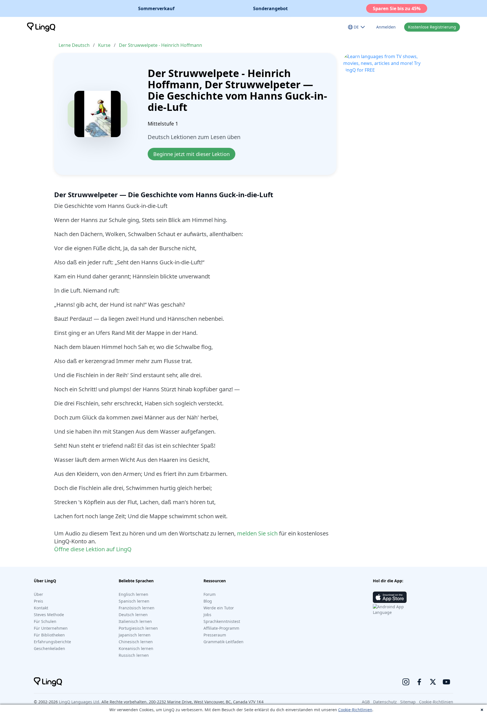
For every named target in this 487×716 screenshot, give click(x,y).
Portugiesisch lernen (138, 628)
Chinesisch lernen (136, 641)
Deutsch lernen (133, 614)
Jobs (207, 614)
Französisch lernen (136, 607)
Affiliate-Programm (221, 628)
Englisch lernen (133, 594)
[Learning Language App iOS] (390, 597)
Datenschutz (385, 701)
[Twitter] (433, 682)
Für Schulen (45, 621)
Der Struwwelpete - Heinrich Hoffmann (160, 45)
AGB (366, 701)
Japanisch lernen (134, 635)
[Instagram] (406, 682)
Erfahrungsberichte (52, 641)
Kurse (104, 45)
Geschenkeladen (49, 648)
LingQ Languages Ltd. (79, 701)
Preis (38, 601)
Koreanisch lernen (136, 648)
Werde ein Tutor (218, 607)
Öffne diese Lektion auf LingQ (93, 549)
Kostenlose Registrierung (432, 27)
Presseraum (214, 635)
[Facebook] (419, 682)
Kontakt (41, 607)
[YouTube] (446, 682)
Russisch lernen (134, 655)
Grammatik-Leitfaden (223, 641)
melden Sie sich (257, 533)
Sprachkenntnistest (221, 621)
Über (38, 594)
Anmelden (386, 27)
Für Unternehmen (51, 628)
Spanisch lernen (134, 601)
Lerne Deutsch (74, 45)
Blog (207, 601)
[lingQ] (41, 27)
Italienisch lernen (135, 621)
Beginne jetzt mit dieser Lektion (191, 154)
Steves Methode (49, 614)
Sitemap (408, 701)
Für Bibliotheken (49, 635)
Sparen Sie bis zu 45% (396, 8)
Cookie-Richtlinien (355, 709)
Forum (209, 594)
